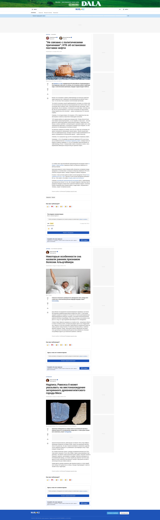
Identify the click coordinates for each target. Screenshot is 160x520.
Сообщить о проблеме (113, 513)
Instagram (85, 240)
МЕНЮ (35, 9)
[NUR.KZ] (80, 9)
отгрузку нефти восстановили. (76, 178)
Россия (53, 197)
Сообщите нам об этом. (71, 191)
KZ (119, 9)
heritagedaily (68, 431)
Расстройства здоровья (56, 248)
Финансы (48, 34)
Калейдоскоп (49, 376)
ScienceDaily (55, 301)
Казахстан (41, 12)
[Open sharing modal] (47, 94)
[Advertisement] (80, 25)
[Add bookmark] (48, 98)
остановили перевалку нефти (72, 140)
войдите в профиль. (83, 219)
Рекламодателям (124, 513)
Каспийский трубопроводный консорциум (68, 180)
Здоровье (48, 248)
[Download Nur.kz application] (80, 4)
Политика (33, 12)
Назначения (55, 12)
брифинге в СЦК (58, 83)
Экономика (53, 34)
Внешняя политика (48, 12)
